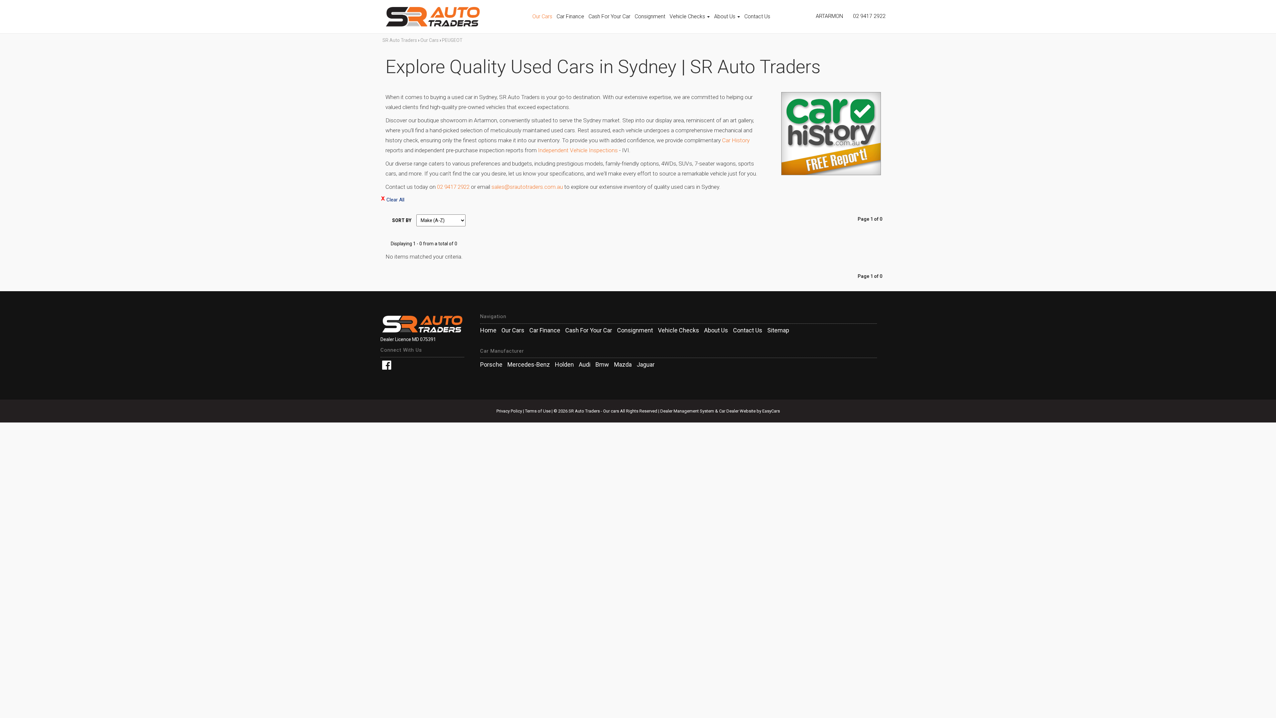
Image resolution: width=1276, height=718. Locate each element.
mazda (623, 364)
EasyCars (771, 411)
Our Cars (542, 16)
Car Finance (570, 16)
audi (584, 364)
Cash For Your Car (609, 16)
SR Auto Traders (399, 40)
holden (564, 364)
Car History (736, 140)
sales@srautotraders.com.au (527, 186)
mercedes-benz (528, 364)
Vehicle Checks (688, 16)
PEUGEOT (452, 40)
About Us (725, 16)
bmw (602, 364)
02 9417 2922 (869, 16)
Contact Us (757, 16)
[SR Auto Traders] (455, 16)
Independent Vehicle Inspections (578, 150)
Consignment (650, 16)
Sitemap (778, 330)
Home (488, 330)
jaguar (646, 364)
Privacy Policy (509, 411)
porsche (491, 364)
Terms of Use (538, 411)
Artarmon (829, 16)
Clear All (395, 200)
